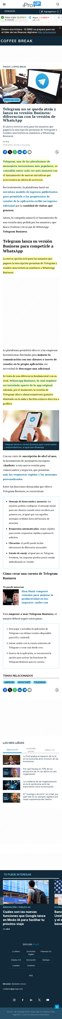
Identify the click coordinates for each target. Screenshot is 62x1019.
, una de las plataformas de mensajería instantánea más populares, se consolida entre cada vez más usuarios (30, 166)
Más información (47, 32)
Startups (46, 960)
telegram (39, 682)
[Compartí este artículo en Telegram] (24, 152)
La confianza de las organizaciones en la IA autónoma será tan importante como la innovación (40, 784)
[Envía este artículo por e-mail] (29, 152)
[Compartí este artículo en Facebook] (5, 152)
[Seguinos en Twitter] (39, 1000)
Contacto (31, 965)
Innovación (31, 960)
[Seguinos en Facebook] (22, 1000)
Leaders (16, 965)
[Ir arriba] (57, 1007)
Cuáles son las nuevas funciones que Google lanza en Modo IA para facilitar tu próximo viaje (24, 918)
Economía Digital (31, 952)
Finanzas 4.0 (46, 951)
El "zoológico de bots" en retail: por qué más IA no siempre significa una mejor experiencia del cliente (40, 797)
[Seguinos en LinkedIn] (31, 1000)
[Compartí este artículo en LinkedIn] (20, 152)
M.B (8, 929)
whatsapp (24, 682)
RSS (31, 975)
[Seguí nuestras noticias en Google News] (57, 152)
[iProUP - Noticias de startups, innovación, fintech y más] (31, 4)
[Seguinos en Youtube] (47, 1000)
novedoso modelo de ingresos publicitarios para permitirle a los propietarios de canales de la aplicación (30, 196)
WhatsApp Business (22, 380)
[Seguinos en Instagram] (14, 1000)
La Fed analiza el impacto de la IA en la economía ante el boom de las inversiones (40, 759)
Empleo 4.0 (16, 960)
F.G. (7, 142)
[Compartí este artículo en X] (10, 152)
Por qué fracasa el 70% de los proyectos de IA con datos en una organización (40, 771)
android (9, 682)
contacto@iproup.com (13, 989)
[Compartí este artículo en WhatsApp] (15, 152)
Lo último (16, 951)
